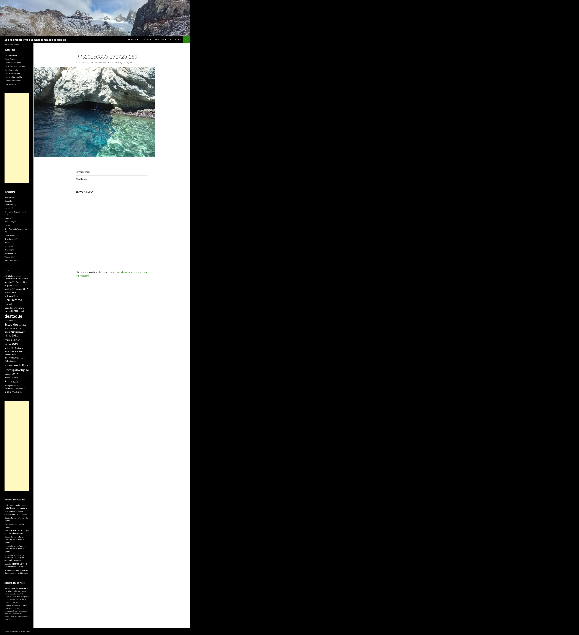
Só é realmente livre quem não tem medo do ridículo (35, 39)
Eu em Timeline (10, 59)
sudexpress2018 (11, 386)
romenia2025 (11, 374)
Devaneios (9, 222)
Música (22, 358)
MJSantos (8, 570)
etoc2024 (23, 325)
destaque (13, 316)
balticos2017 (11, 296)
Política (7, 242)
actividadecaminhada (13, 276)
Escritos (132, 40)
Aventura (8, 197)
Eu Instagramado (11, 70)
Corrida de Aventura (14, 308)
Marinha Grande (10, 355)
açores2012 (22, 289)
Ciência (7, 208)
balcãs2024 (10, 292)
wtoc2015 (17, 391)
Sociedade (9, 253)
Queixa (7, 246)
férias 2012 (12, 340)
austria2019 (11, 289)
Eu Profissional (10, 84)
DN (6, 225)
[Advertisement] (17, 138)
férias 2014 (10, 348)
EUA (7, 328)
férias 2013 (11, 344)
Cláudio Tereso (10, 518)
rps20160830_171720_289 (121, 62)
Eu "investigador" (11, 55)
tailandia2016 (11, 388)
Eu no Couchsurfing (12, 73)
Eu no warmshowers (13, 81)
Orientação (9, 239)
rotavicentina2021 (12, 377)
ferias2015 (15, 328)
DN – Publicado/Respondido (16, 229)
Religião (8, 250)
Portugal (11, 370)
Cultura (8, 218)
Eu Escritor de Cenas (13, 62)
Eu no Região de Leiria (13, 77)
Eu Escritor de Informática (15, 66)
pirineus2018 (11, 365)
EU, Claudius (175, 40)
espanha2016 (11, 320)
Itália (21, 352)
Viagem (7, 257)
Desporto (20, 311)
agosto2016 (11, 281)
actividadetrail (22, 279)
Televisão (21, 388)
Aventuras (159, 40)
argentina (22, 282)
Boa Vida (8, 201)
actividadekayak (11, 279)
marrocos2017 (12, 357)
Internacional (11, 351)
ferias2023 (19, 332)
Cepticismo (9, 204)
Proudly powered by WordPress (17, 631)
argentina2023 (12, 285)
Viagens (145, 40)
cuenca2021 (10, 311)
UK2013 (8, 392)
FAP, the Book (10, 235)
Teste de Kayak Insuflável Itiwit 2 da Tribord (15, 539)
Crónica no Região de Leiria (15, 212)
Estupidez (11, 324)
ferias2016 (9, 332)
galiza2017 (20, 348)
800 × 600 (102, 62)
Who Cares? (9, 260)
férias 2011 (11, 335)
